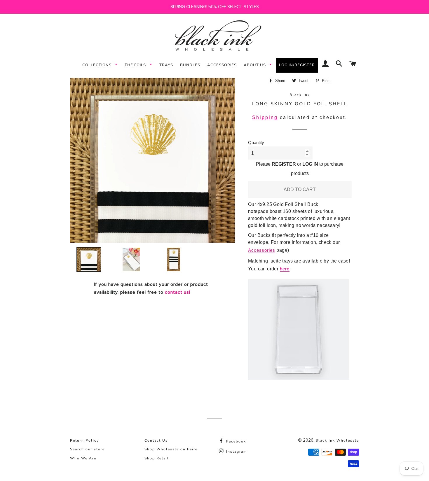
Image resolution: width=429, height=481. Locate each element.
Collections (97, 65)
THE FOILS (136, 65)
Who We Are (83, 458)
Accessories (222, 65)
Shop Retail (156, 458)
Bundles (190, 65)
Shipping (265, 117)
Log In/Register (297, 65)
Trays (166, 65)
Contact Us (156, 440)
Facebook (235, 441)
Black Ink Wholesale (337, 440)
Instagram (236, 451)
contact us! (177, 292)
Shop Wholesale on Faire (171, 449)
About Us (255, 65)
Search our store (87, 449)
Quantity (256, 142)
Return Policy (84, 440)
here (285, 268)
